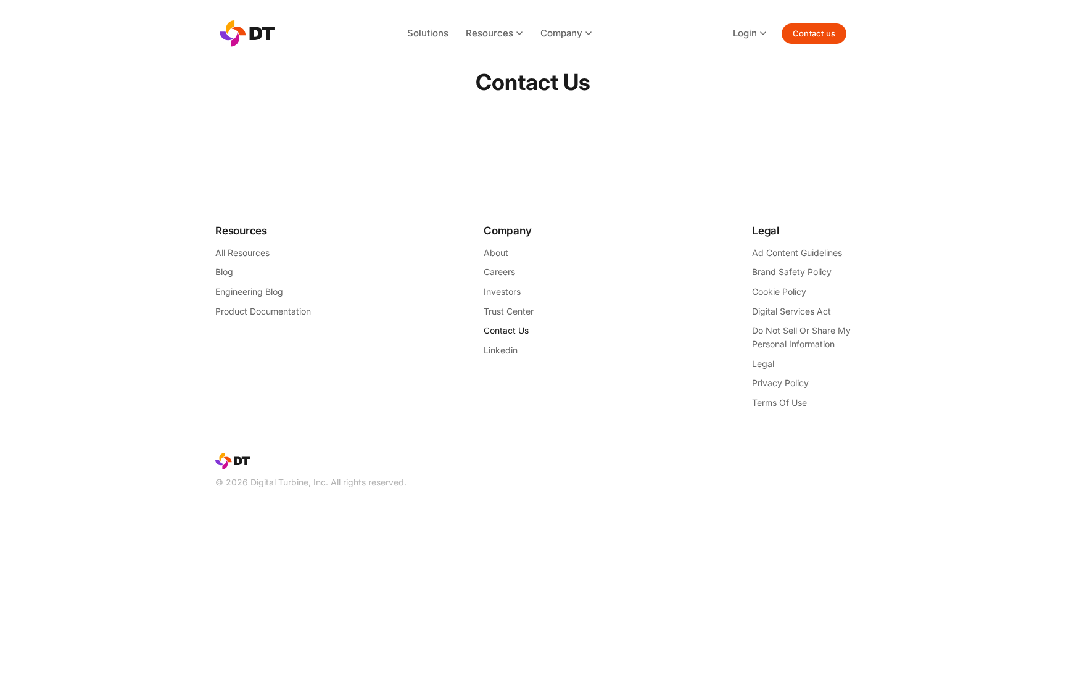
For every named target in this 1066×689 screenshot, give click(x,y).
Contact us (814, 33)
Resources (489, 33)
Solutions (427, 33)
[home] (247, 33)
